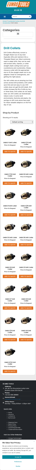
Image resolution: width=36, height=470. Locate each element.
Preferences (18, 461)
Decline (18, 466)
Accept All (18, 457)
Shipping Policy (12, 422)
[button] (4, 16)
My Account (11, 418)
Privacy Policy (12, 426)
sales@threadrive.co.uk (12, 399)
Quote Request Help (14, 427)
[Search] (30, 16)
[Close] (34, 441)
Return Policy (12, 424)
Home (4, 21)
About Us (11, 414)
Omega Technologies (15, 438)
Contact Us (11, 416)
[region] (18, 455)
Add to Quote (9, 152)
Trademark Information (15, 429)
